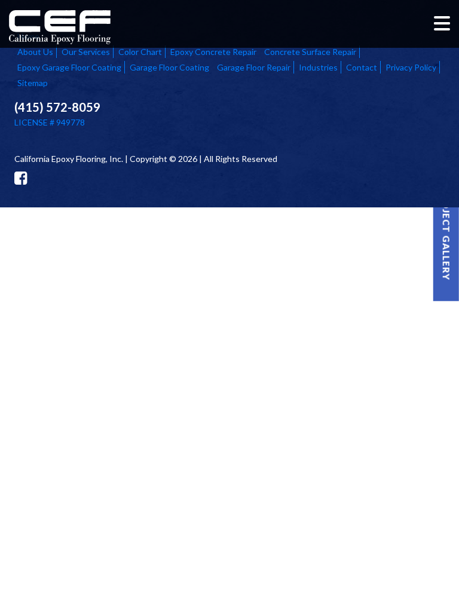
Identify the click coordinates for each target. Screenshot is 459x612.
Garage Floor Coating (169, 67)
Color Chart (140, 52)
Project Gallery (446, 234)
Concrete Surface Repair (310, 52)
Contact (361, 67)
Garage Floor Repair (253, 67)
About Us (35, 52)
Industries (318, 67)
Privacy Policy (410, 67)
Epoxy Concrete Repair (213, 52)
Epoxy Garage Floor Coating (69, 67)
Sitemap (32, 83)
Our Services (86, 52)
